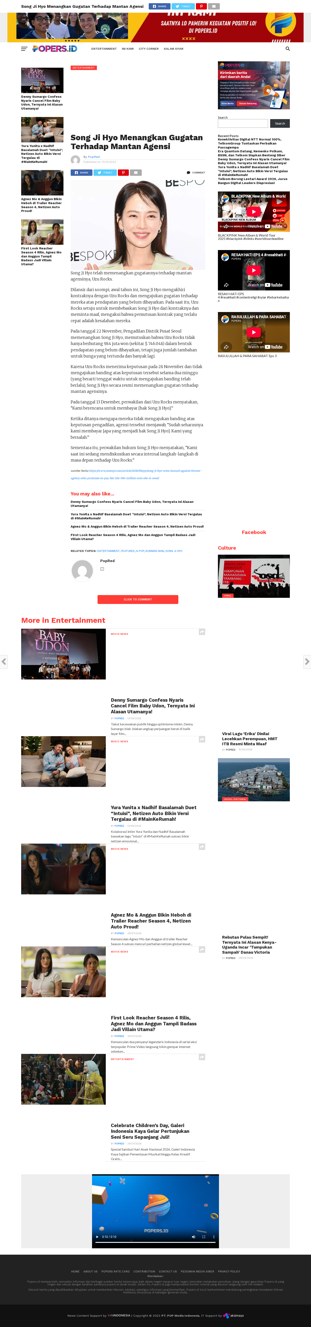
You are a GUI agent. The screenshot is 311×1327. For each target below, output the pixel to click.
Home (75, 1271)
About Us (90, 1271)
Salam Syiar (173, 48)
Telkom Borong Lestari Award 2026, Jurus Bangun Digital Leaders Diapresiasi (253, 181)
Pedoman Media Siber (197, 1271)
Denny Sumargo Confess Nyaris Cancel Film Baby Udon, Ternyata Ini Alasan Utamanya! (42, 102)
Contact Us (168, 1271)
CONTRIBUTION (144, 1271)
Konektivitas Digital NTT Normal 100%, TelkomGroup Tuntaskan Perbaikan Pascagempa (249, 143)
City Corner (149, 48)
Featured (128, 551)
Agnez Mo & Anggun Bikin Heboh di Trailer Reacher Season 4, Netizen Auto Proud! (41, 205)
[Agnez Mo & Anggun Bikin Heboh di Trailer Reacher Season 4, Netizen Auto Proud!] (42, 194)
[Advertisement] (138, 101)
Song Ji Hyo (173, 551)
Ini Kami (128, 48)
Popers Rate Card (115, 1271)
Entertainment (104, 48)
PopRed (94, 156)
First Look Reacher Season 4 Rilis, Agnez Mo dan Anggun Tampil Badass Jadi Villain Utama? (41, 256)
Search (223, 117)
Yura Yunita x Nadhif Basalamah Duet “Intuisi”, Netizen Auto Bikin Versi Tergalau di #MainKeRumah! (42, 154)
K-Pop (140, 551)
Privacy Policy (229, 1271)
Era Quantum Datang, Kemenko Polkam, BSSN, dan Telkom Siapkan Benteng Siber (251, 153)
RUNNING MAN (155, 551)
